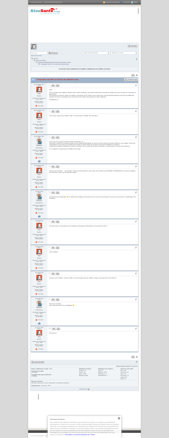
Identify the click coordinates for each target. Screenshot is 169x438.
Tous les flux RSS (39, 361)
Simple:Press (83, 389)
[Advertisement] (111, 23)
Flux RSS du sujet (132, 79)
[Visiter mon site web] (39, 161)
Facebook (126, 2)
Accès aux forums (36, 2)
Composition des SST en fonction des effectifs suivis (55, 64)
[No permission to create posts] (133, 75)
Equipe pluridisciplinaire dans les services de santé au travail (55, 62)
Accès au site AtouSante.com (53, 2)
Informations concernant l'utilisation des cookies (80, 434)
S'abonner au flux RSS (112, 2)
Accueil (36, 58)
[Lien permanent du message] (53, 85)
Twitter (135, 2)
